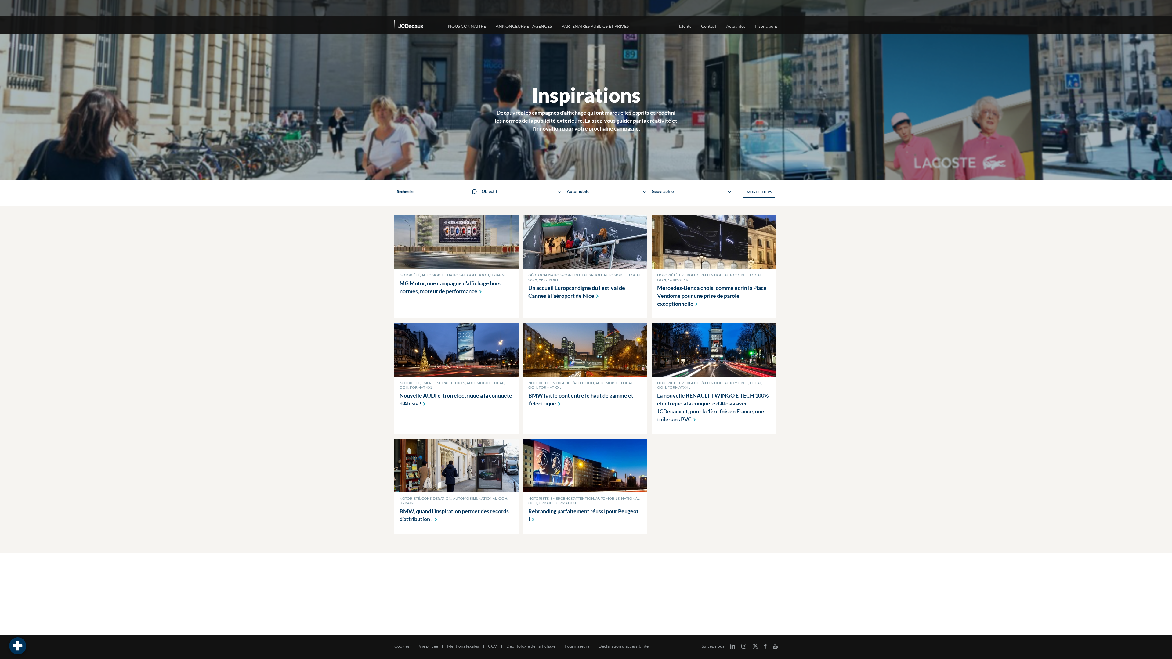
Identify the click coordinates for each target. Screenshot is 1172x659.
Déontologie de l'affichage (530, 646)
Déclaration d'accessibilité (624, 646)
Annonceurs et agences (524, 26)
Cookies (402, 646)
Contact (708, 26)
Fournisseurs (577, 646)
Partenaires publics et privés (595, 26)
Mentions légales (463, 646)
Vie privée (428, 646)
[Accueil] (417, 25)
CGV (492, 646)
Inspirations (766, 26)
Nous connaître (467, 26)
